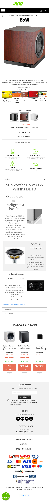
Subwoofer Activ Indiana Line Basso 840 (24, 347)
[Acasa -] (24, 4)
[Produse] (3, 11)
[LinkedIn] (27, 419)
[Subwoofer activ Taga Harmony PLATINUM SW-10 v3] (9, 337)
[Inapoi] (1, 16)
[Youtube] (22, 419)
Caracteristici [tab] (8, 309)
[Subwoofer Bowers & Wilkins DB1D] (24, 47)
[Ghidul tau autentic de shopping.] (24, 495)
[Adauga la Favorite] (9, 374)
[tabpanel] (24, 47)
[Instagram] (31, 419)
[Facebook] (18, 419)
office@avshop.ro (26, 432)
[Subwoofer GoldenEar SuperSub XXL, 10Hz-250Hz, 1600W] (39, 337)
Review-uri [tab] (8, 314)
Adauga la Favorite (23, 142)
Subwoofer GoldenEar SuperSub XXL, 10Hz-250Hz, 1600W (39, 347)
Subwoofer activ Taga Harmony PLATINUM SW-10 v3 (9, 347)
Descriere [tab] (7, 179)
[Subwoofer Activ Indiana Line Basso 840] (24, 336)
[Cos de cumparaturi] (41, 10)
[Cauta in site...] (46, 10)
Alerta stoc (26, 132)
